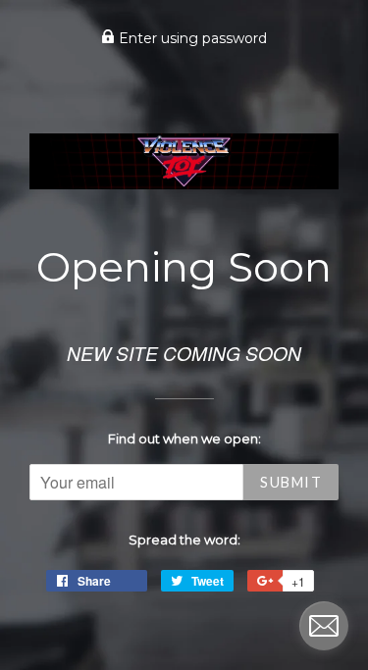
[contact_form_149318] (323, 625)
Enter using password (191, 38)
